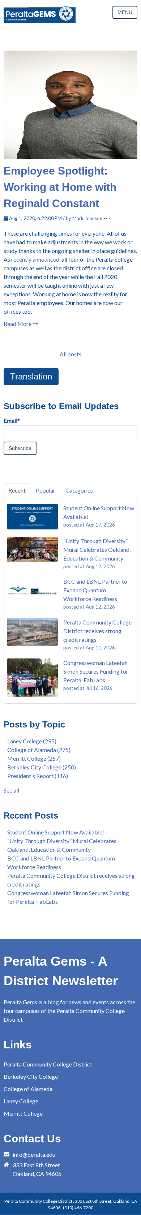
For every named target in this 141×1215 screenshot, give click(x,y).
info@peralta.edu (34, 1154)
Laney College (31, 741)
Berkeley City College (41, 767)
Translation (31, 376)
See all (11, 790)
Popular (45, 490)
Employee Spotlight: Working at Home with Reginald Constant (60, 187)
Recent (17, 490)
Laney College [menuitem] (21, 1101)
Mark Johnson (87, 218)
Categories (79, 490)
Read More (18, 323)
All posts (70, 354)
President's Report (37, 775)
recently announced (35, 259)
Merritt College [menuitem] (23, 1113)
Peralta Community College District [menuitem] (48, 1064)
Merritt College (34, 758)
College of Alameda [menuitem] (28, 1088)
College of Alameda (38, 749)
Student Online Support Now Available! (55, 832)
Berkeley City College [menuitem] (31, 1076)
